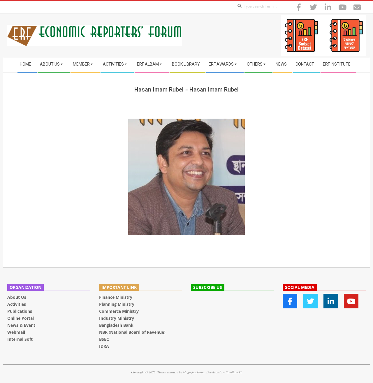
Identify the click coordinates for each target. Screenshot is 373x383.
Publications (20, 311)
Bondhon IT (234, 372)
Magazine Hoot (194, 372)
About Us (16, 297)
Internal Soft (20, 339)
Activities (16, 304)
